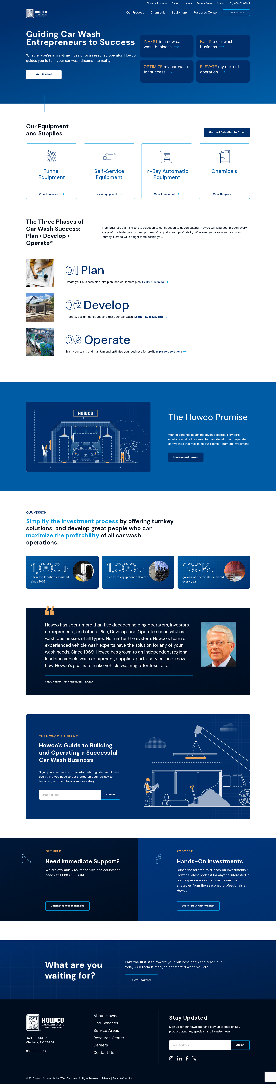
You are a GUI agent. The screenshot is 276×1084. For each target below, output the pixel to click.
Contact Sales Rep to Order (227, 132)
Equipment (179, 12)
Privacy (106, 1078)
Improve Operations (169, 351)
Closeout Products (157, 3)
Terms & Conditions (123, 1078)
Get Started (236, 12)
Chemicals (157, 12)
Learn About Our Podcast (198, 906)
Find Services (105, 1023)
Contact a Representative (67, 906)
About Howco (106, 1015)
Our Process (135, 12)
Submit (110, 794)
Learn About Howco (185, 457)
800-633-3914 (242, 3)
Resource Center (206, 12)
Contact (221, 3)
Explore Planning (153, 282)
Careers (176, 3)
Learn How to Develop (148, 316)
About (188, 3)
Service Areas (204, 3)
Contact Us (103, 1052)
